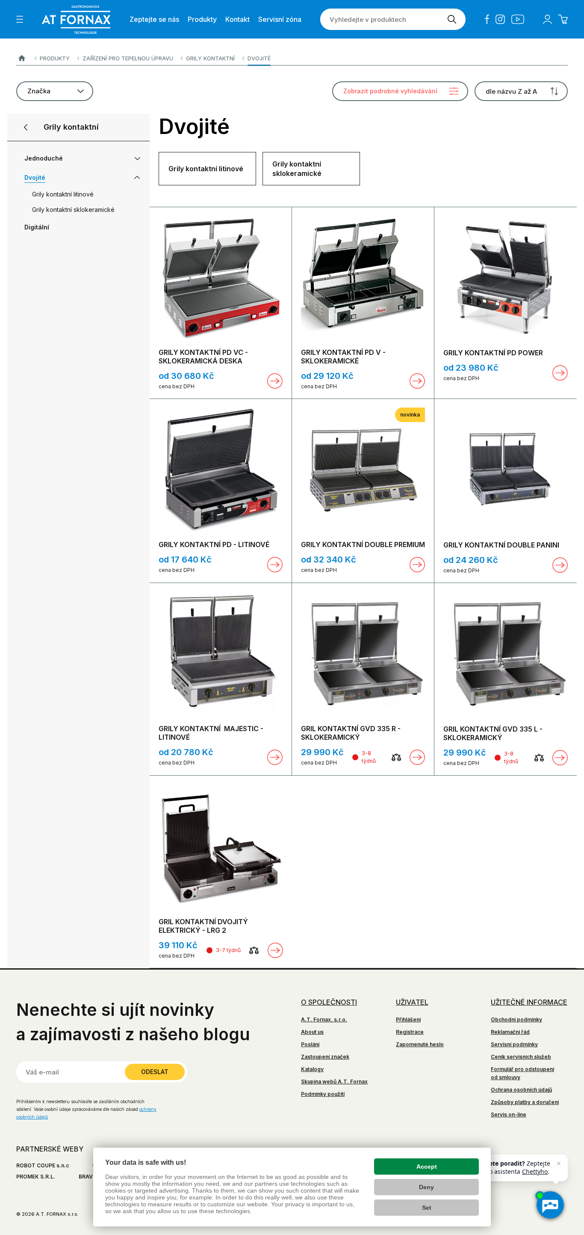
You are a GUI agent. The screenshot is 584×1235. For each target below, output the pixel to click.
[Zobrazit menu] (19, 19)
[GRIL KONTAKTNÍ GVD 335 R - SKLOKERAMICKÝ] (363, 654)
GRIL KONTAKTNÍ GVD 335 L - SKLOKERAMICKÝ (493, 733)
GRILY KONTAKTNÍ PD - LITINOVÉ (214, 544)
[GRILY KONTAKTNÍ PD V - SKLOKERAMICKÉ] (363, 277)
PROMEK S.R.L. (35, 1176)
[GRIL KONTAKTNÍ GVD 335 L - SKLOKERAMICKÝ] (505, 654)
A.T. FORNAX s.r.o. (21, 58)
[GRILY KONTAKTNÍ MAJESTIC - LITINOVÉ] (221, 654)
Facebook (487, 19)
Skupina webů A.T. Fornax (334, 1081)
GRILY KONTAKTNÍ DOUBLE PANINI (501, 545)
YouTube (517, 19)
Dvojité (259, 58)
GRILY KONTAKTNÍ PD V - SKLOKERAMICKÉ (343, 356)
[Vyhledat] (452, 19)
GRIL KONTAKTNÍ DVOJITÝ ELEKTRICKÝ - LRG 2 (203, 925)
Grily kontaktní (210, 58)
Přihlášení (408, 1019)
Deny (426, 1187)
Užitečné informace (529, 1002)
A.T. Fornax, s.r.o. (324, 1019)
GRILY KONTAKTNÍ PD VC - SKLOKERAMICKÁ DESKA (203, 356)
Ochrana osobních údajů (521, 1089)
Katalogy (312, 1069)
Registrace (410, 1032)
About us (312, 1032)
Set (426, 1207)
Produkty (55, 58)
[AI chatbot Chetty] (549, 1204)
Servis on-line (508, 1114)
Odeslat (154, 1071)
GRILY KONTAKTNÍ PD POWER (493, 352)
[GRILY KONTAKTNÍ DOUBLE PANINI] (505, 470)
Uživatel (412, 1002)
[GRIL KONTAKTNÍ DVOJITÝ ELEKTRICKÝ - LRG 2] (221, 846)
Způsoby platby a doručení (525, 1102)
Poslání (310, 1044)
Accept (426, 1166)
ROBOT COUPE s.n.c (42, 1165)
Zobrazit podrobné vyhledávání (390, 91)
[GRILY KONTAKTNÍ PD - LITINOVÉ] (221, 470)
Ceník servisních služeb (521, 1056)
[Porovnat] (396, 757)
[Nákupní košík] (563, 19)
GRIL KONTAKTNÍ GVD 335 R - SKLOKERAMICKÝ (351, 732)
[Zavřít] (558, 1163)
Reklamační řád (510, 1032)
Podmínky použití (323, 1094)
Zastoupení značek (325, 1056)
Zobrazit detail (275, 381)
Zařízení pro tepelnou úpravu (128, 58)
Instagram (500, 19)
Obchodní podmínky (516, 1019)
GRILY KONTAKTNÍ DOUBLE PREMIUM (363, 544)
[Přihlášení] (547, 19)
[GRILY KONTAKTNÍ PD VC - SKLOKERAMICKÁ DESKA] (221, 277)
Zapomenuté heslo (420, 1044)
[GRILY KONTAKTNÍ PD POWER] (505, 277)
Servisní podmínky (514, 1044)
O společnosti (329, 1002)
